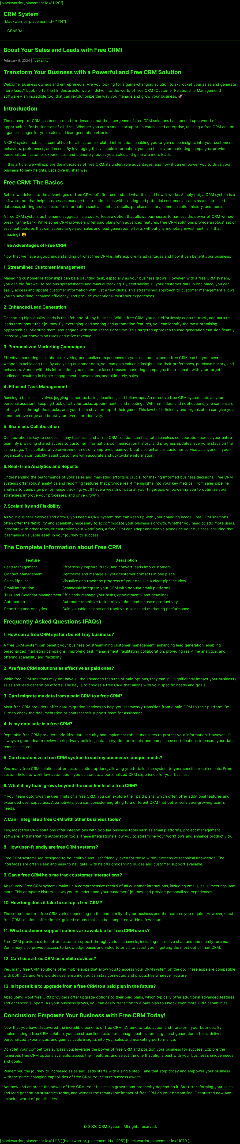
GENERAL (16, 30)
